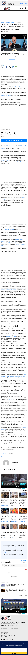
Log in (21, 560)
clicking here (5, 552)
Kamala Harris (19, 196)
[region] (14, 578)
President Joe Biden (5, 78)
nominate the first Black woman (19, 161)
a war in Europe (22, 145)
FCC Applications (17, 623)
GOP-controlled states (12, 242)
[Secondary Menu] (3, 8)
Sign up (24, 560)
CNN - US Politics (13, 452)
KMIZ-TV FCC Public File (7, 623)
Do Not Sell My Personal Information (9, 625)
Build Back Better (9, 145)
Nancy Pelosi (9, 426)
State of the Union (15, 234)
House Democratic (16, 86)
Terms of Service (4, 622)
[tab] (5, 570)
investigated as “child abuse (10, 407)
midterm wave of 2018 (11, 336)
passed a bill (10, 399)
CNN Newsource (5, 60)
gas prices (3, 148)
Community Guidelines (20, 622)
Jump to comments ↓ (5, 456)
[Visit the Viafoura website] (24, 595)
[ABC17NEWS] (8, 8)
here (3, 555)
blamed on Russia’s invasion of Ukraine (11, 249)
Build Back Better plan (9, 229)
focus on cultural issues (11, 397)
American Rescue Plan (6, 95)
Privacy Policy (12, 622)
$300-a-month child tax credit (20, 280)
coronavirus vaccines (5, 160)
